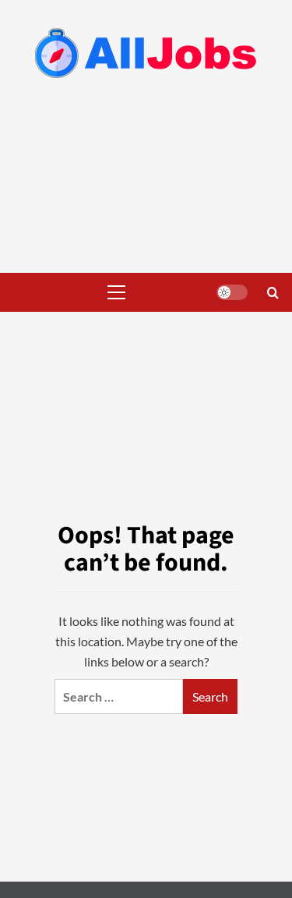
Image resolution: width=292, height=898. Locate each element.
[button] (112, 292)
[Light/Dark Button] (232, 292)
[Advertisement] (146, 189)
